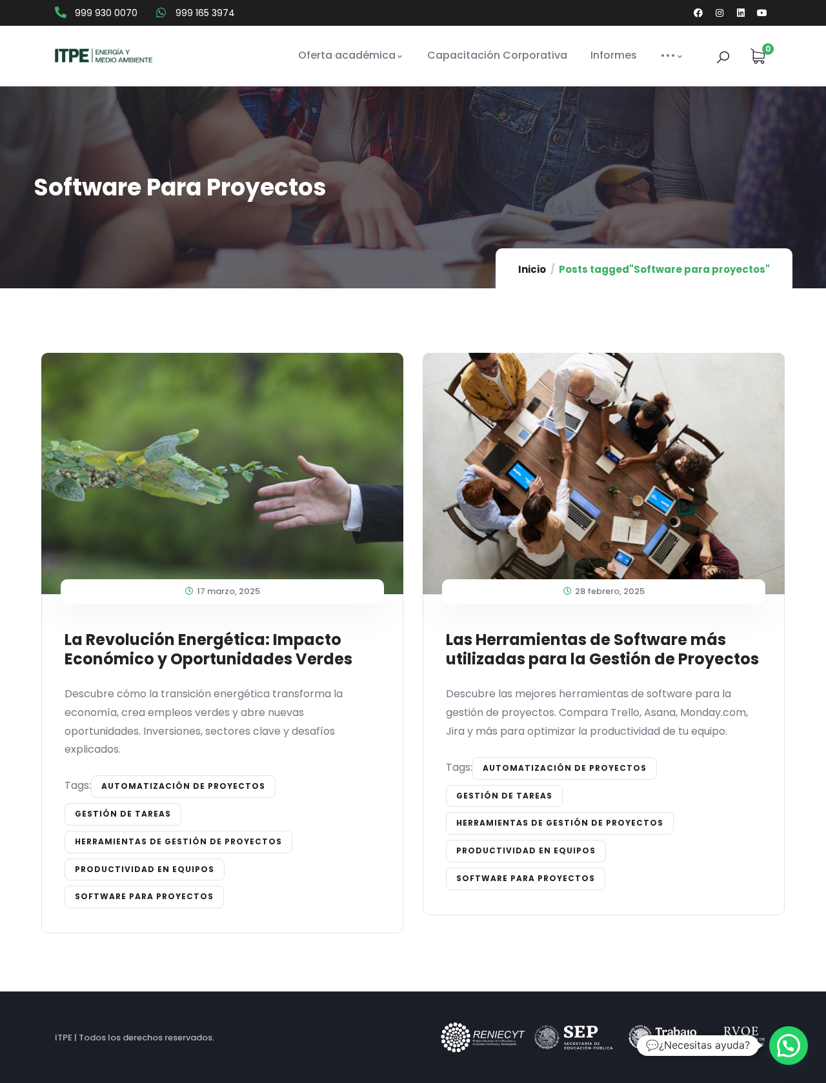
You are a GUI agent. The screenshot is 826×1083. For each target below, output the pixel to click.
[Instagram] (719, 13)
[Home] (103, 56)
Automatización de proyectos (183, 785)
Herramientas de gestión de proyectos (178, 841)
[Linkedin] (741, 13)
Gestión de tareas (123, 813)
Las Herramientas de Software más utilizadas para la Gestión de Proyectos (602, 649)
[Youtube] (762, 13)
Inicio (532, 269)
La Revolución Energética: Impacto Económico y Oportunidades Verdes (208, 649)
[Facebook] (698, 13)
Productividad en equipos (144, 869)
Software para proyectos (144, 896)
